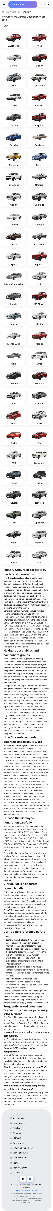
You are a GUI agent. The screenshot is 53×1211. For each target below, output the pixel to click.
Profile (16, 1163)
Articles (16, 1128)
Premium (17, 1138)
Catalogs (16, 12)
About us (17, 1133)
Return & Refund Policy (23, 1148)
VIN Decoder (19, 1118)
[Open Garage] (41, 4)
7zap (6, 12)
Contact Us (18, 1172)
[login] (49, 4)
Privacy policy (19, 1143)
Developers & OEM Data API (26, 1190)
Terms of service (20, 1153)
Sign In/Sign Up (20, 1168)
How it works (18, 1123)
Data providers (19, 1157)
